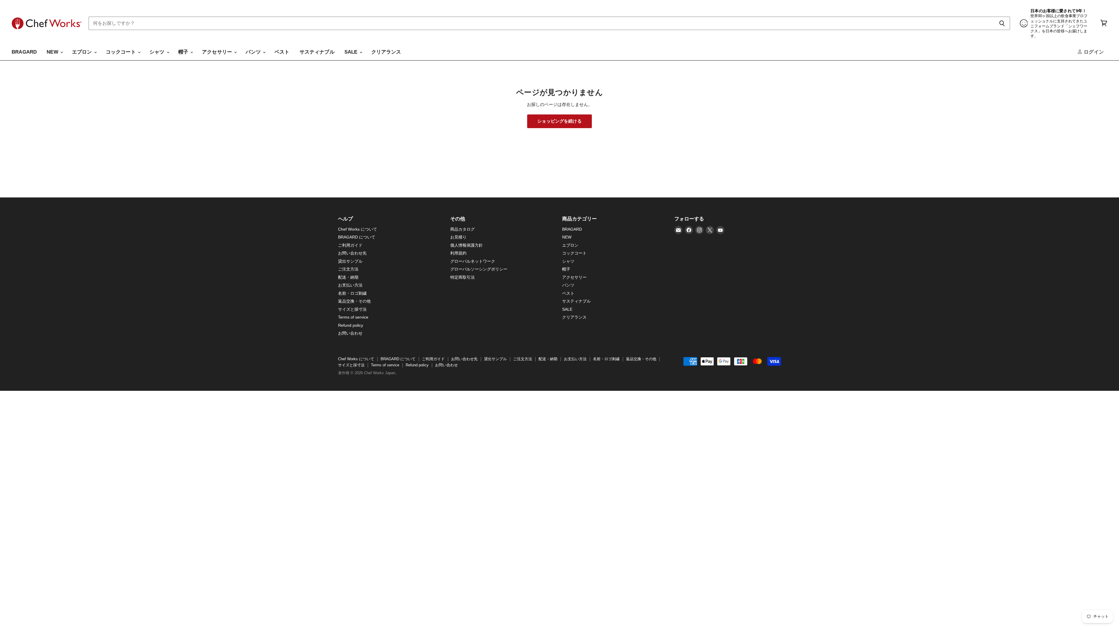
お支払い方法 (350, 285)
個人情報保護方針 (466, 245)
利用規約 (458, 253)
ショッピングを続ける (559, 121)
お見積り (458, 237)
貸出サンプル (350, 261)
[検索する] (1002, 23)
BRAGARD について (356, 237)
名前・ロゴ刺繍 (352, 293)
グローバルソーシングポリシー (478, 269)
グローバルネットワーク (472, 261)
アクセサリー (217, 52)
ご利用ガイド (350, 245)
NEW (53, 52)
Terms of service (353, 317)
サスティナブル (317, 52)
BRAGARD (24, 52)
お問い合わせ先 (352, 253)
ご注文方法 (348, 269)
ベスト (282, 52)
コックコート (121, 52)
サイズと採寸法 (352, 309)
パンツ (254, 52)
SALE (351, 52)
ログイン (1093, 52)
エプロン (83, 52)
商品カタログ (462, 229)
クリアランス (386, 52)
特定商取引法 (462, 277)
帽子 (184, 52)
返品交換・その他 (354, 301)
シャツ (157, 52)
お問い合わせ (350, 333)
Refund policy (350, 325)
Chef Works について (357, 229)
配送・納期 (348, 277)
